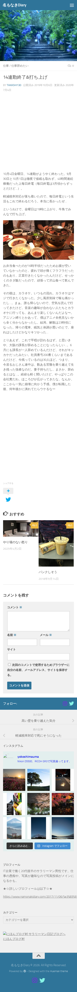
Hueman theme (59, 971)
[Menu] (72, 5)
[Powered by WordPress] (24, 971)
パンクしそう (48, 572)
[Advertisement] (38, 44)
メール (46, 635)
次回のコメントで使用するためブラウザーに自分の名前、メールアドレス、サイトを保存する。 (38, 670)
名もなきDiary (14, 5)
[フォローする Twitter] (71, 703)
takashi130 (14, 85)
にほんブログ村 (14, 939)
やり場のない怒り (15, 542)
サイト (11, 649)
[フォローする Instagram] (64, 703)
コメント (14, 607)
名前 (11, 635)
